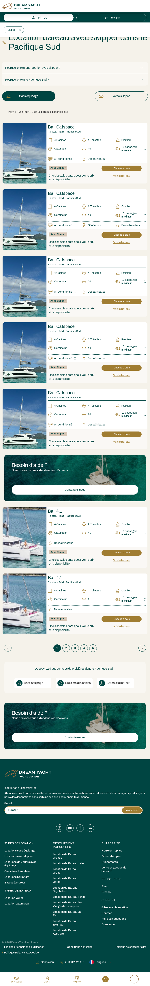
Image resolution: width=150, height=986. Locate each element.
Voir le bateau (121, 175)
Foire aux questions (114, 918)
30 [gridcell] (61, 123)
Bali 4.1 (55, 511)
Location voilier (13, 897)
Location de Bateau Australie (65, 932)
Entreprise (111, 843)
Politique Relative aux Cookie (21, 952)
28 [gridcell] (43, 123)
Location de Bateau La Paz (67, 913)
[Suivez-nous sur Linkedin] (90, 828)
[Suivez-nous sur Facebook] (80, 828)
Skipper (12, 30)
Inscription (132, 810)
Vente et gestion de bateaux (114, 869)
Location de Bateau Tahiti (69, 896)
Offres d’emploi (111, 856)
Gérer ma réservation (115, 907)
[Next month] (138, 66)
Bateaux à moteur (118, 682)
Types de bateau (17, 890)
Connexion (47, 962)
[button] (75, 68)
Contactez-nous (75, 489)
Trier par (115, 17)
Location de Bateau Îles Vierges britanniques (67, 904)
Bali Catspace (61, 193)
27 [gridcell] (35, 123)
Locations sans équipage (19, 850)
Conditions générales (80, 947)
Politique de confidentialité (130, 947)
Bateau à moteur (14, 882)
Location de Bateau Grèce (65, 871)
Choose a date (122, 168)
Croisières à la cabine (17, 871)
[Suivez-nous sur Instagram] (59, 828)
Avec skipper (121, 96)
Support (109, 900)
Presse (106, 892)
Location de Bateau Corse (65, 880)
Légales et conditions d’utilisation (24, 947)
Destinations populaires (63, 845)
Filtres (42, 17)
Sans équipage (28, 96)
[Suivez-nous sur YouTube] (70, 828)
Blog (105, 886)
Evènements (110, 861)
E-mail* (8, 803)
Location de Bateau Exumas (65, 923)
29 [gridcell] (52, 123)
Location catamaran (16, 903)
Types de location (18, 843)
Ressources (111, 879)
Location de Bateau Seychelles (65, 889)
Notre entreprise (112, 850)
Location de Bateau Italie (68, 863)
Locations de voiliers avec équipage (20, 863)
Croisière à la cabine (78, 682)
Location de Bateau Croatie (65, 856)
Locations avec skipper (18, 856)
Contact (107, 913)
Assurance (108, 924)
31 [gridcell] (8, 132)
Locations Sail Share (16, 876)
